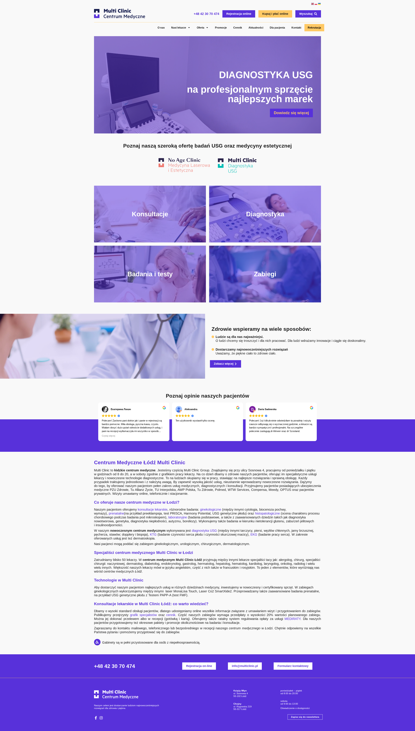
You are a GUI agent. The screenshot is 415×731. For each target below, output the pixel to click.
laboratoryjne (177, 517)
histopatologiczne (267, 513)
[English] (312, 3)
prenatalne (116, 513)
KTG (153, 534)
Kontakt (296, 27)
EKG (253, 534)
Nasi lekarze (178, 27)
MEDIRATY (292, 619)
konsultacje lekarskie (152, 509)
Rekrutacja (314, 27)
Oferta (200, 27)
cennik (170, 615)
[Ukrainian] (319, 3)
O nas (161, 27)
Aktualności (256, 27)
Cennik (237, 27)
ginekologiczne (210, 509)
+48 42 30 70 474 (206, 14)
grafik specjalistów (143, 615)
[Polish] (316, 3)
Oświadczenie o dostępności (295, 708)
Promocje (221, 27)
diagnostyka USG (204, 530)
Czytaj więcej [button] (108, 436)
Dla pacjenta (277, 27)
